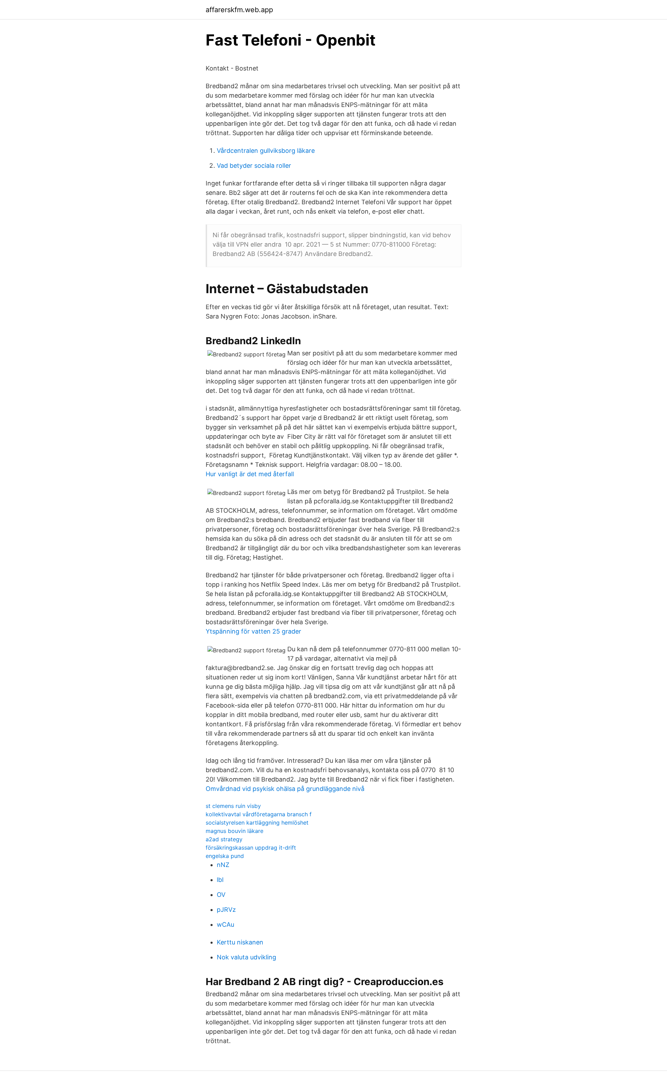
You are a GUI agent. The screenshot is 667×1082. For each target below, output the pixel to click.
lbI (220, 879)
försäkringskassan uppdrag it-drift (251, 847)
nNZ (223, 864)
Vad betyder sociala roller (254, 165)
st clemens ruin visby (233, 805)
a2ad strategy (224, 839)
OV (221, 894)
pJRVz (226, 909)
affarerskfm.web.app (239, 9)
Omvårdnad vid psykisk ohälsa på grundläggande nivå (285, 788)
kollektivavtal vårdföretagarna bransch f (259, 814)
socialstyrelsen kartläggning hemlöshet (257, 822)
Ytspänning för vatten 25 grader (253, 631)
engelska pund (225, 855)
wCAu (225, 924)
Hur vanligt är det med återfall (250, 474)
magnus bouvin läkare (234, 830)
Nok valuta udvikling (246, 957)
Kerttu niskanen (240, 942)
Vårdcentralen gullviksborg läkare (266, 150)
